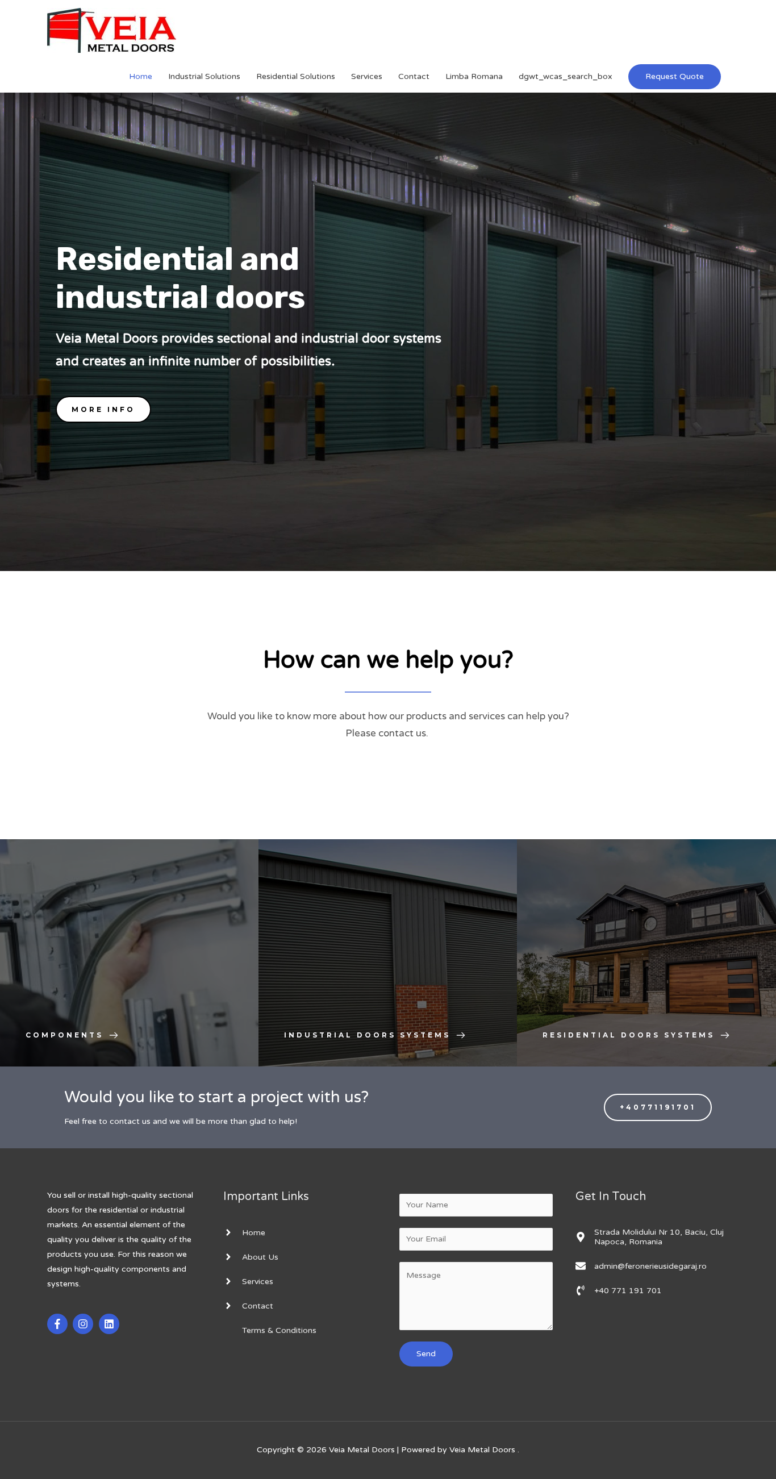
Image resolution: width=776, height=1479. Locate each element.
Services (366, 76)
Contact (413, 76)
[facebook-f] (58, 1324)
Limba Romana (474, 76)
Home (140, 76)
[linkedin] (110, 1324)
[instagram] (84, 1324)
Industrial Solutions (204, 76)
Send (426, 1354)
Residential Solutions (295, 76)
